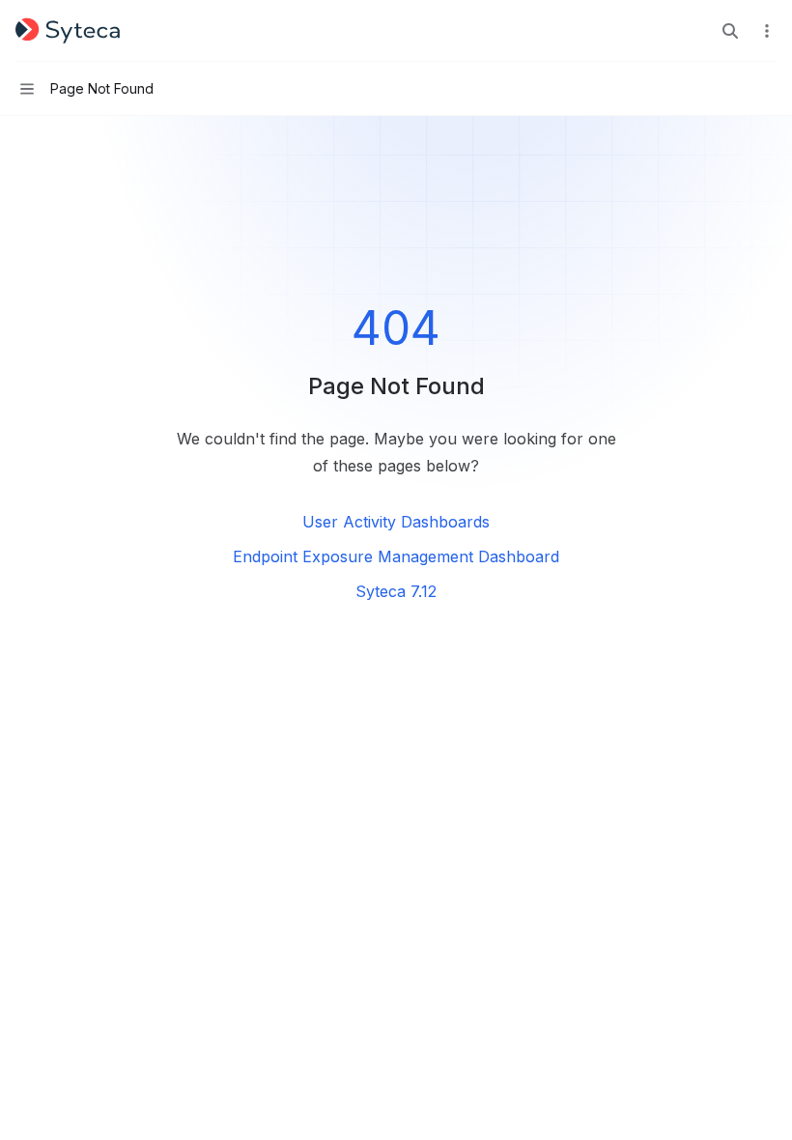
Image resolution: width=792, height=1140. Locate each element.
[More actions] (767, 30)
